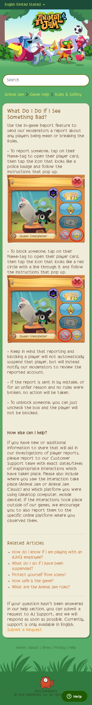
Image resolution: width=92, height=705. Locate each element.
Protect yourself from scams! (39, 575)
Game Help (39, 95)
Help (72, 647)
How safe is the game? (33, 581)
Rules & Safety (68, 95)
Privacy (60, 647)
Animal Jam (14, 95)
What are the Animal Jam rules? (41, 587)
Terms (46, 647)
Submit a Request (24, 630)
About (34, 647)
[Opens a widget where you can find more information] (74, 697)
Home (20, 647)
